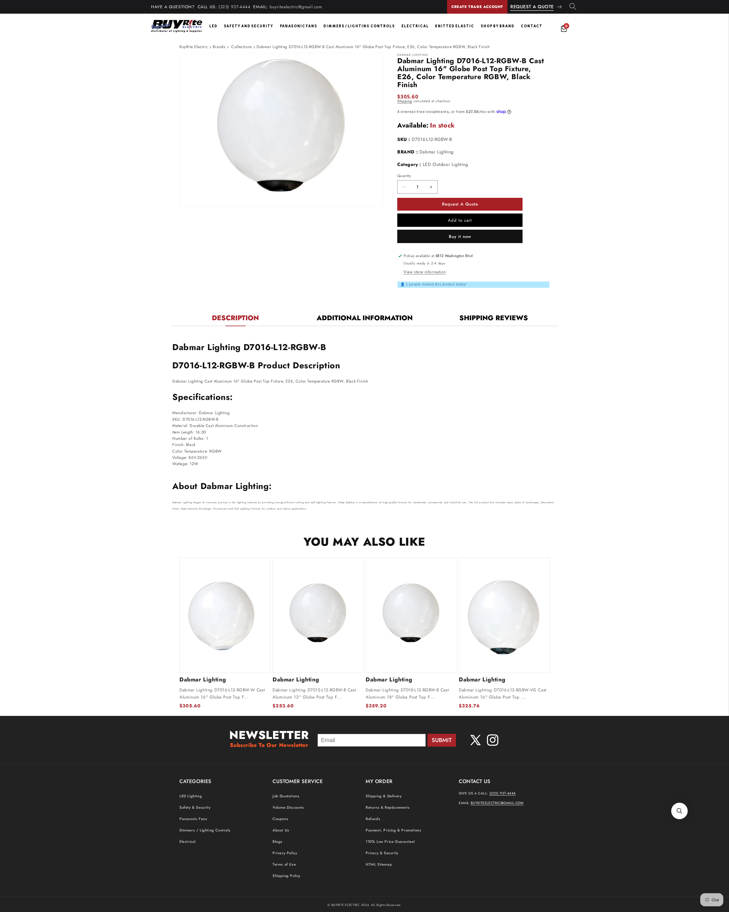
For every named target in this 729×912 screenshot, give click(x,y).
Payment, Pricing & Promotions (393, 830)
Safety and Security (248, 26)
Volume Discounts (288, 807)
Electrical (415, 26)
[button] (679, 811)
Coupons (280, 819)
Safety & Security (194, 807)
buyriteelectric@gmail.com (296, 7)
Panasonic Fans (298, 26)
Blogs (277, 842)
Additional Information (365, 318)
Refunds (373, 819)
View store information (425, 272)
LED (213, 26)
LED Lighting (190, 796)
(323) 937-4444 (234, 7)
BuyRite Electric (193, 47)
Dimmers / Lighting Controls (359, 26)
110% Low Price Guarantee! (390, 842)
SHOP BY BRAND (498, 26)
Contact (531, 26)
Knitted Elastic (454, 26)
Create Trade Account (477, 6)
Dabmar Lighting (436, 152)
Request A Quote (532, 6)
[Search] (573, 7)
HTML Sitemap (379, 864)
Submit (442, 740)
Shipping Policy (286, 876)
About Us (281, 830)
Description (235, 318)
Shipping (404, 101)
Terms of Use (284, 864)
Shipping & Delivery (384, 796)
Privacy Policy (285, 853)
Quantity (404, 175)
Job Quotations (286, 796)
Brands (219, 47)
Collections (241, 47)
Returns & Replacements (387, 807)
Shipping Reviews (493, 318)
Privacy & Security (382, 853)
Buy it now (460, 236)
